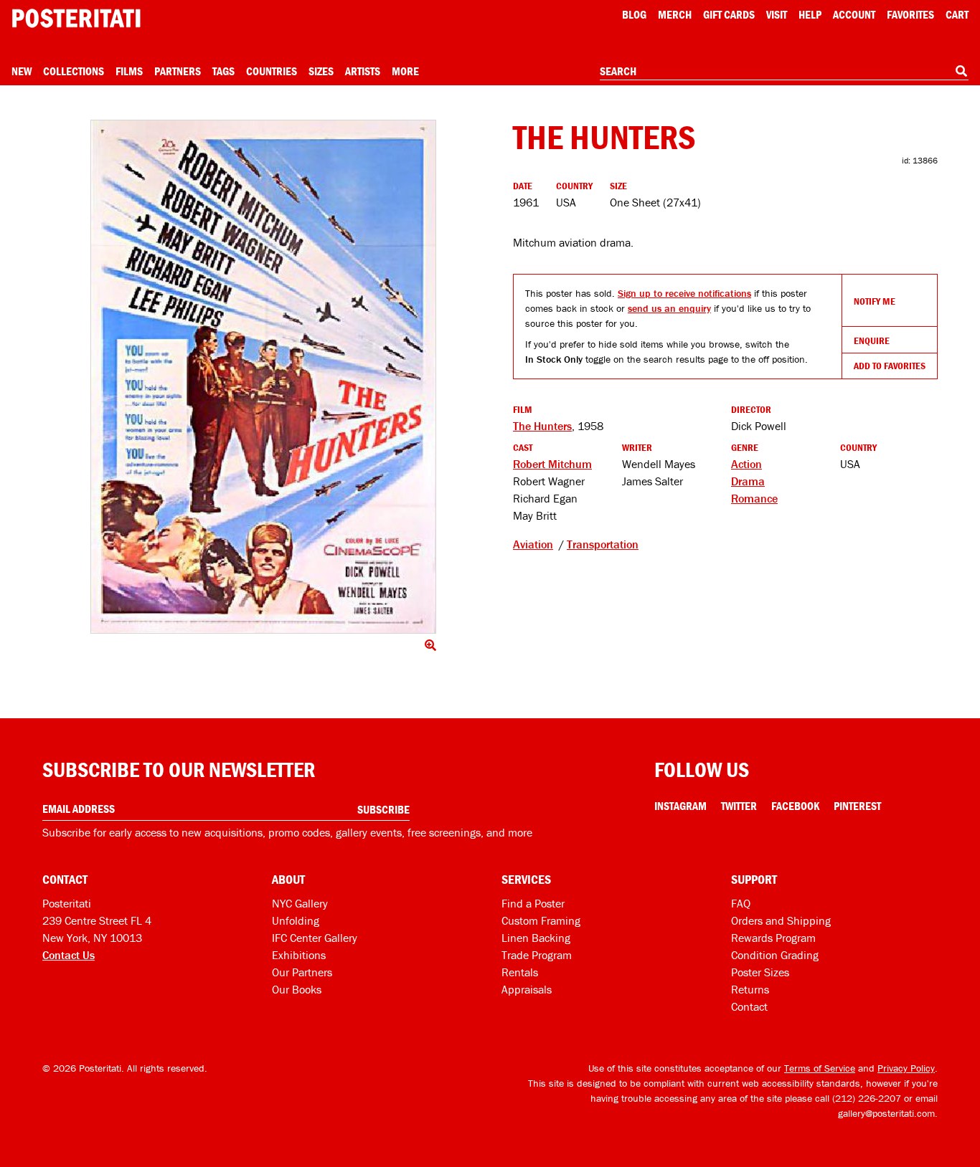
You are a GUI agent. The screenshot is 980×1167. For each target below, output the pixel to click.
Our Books (296, 989)
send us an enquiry (669, 308)
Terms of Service (819, 1068)
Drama (748, 481)
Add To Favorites (889, 365)
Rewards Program (773, 937)
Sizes (321, 71)
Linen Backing (535, 937)
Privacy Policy (906, 1068)
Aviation (533, 544)
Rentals (519, 972)
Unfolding (295, 920)
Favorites (910, 14)
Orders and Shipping (781, 920)
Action (746, 464)
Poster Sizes (760, 972)
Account (854, 14)
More (405, 71)
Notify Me (874, 301)
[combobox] (784, 71)
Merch (675, 14)
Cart (957, 14)
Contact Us (68, 955)
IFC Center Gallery (314, 937)
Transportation (603, 544)
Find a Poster (533, 903)
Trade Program (536, 955)
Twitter (739, 806)
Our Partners (302, 972)
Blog (634, 14)
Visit (776, 14)
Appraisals (526, 989)
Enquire (872, 340)
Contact (749, 1006)
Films (129, 71)
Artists (362, 71)
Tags (223, 71)
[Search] (961, 71)
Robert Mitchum (552, 464)
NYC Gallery (300, 903)
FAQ (740, 903)
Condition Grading (775, 955)
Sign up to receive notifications (684, 293)
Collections (73, 71)
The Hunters (542, 426)
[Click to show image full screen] (263, 377)
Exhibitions (299, 955)
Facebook (795, 806)
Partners (177, 71)
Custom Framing (540, 920)
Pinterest (857, 806)
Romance (754, 498)
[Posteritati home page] (76, 18)
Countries (271, 71)
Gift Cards (729, 14)
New (21, 71)
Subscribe (383, 809)
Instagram (680, 806)
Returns (750, 989)
